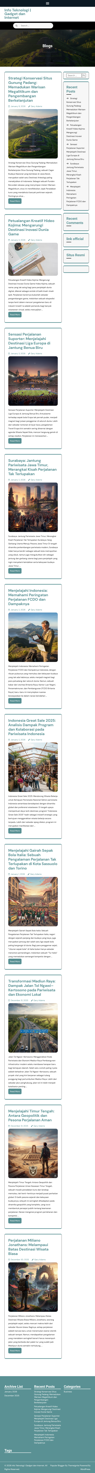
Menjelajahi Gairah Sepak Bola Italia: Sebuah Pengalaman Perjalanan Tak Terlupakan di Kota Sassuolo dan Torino (32, 859)
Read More (15, 201)
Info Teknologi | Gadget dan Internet (17, 14)
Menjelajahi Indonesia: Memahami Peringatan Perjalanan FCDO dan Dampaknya (28, 597)
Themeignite (73, 1465)
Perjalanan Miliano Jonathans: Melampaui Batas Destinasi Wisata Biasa (28, 1247)
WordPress (85, 1469)
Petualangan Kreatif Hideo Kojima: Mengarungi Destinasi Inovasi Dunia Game (31, 227)
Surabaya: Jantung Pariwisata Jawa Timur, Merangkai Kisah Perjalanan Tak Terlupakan (32, 467)
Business (68, 1391)
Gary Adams (36, 106)
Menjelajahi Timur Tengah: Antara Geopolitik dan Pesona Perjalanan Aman (31, 1115)
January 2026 (10, 1391)
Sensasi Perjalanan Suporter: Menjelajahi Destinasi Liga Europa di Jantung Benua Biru (29, 341)
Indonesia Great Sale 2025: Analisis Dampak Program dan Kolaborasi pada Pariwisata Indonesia (32, 727)
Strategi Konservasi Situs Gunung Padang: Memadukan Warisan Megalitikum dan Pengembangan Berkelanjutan (30, 89)
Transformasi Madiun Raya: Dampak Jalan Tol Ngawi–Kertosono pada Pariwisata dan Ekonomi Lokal (31, 988)
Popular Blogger (57, 1465)
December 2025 (11, 1395)
